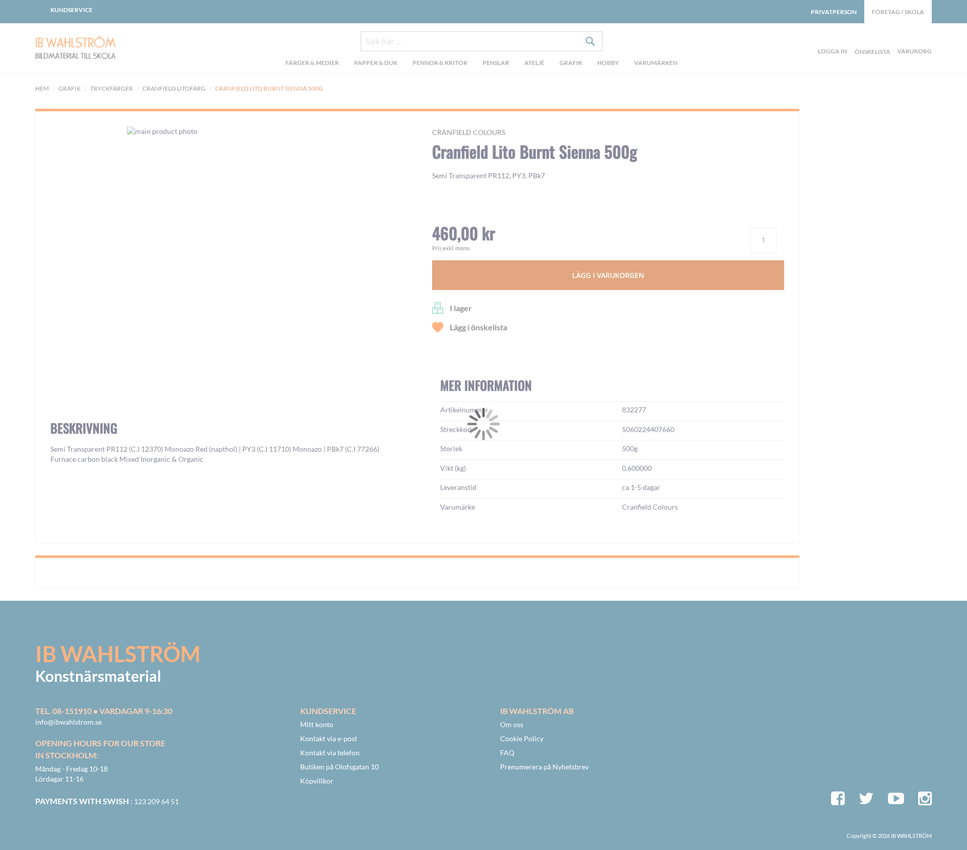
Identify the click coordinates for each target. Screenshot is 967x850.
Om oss (511, 724)
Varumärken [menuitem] (655, 62)
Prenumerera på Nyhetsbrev (544, 766)
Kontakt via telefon (330, 752)
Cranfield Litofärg (174, 88)
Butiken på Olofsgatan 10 (339, 766)
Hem (42, 88)
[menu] (482, 64)
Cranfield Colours (468, 132)
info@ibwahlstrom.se (68, 722)
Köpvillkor (316, 780)
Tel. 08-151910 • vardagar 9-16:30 (103, 711)
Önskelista (871, 39)
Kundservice (71, 10)
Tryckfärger (111, 88)
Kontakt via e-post (328, 738)
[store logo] (96, 48)
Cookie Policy (521, 738)
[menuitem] (312, 64)
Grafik (69, 88)
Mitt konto (316, 724)
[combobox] (481, 41)
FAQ (507, 752)
